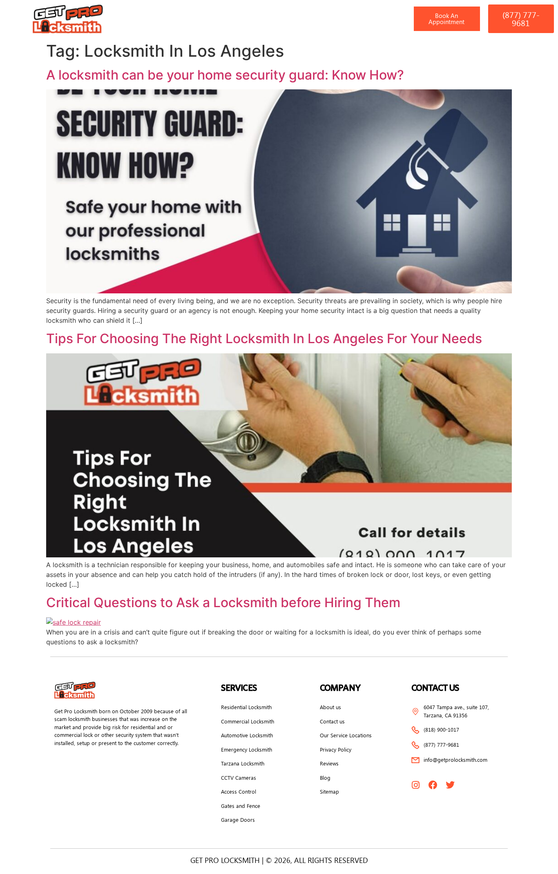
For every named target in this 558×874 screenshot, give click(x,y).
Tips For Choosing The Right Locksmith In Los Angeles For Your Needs (264, 338)
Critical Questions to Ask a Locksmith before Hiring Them (223, 602)
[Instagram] (415, 785)
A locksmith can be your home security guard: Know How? (225, 75)
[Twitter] (450, 785)
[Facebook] (433, 785)
